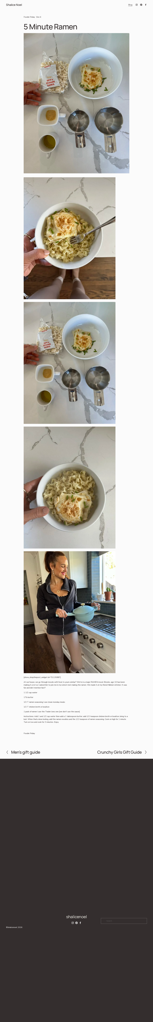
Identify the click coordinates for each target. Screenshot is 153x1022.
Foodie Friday (29, 17)
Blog (130, 4)
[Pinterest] (141, 5)
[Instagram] (136, 5)
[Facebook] (146, 5)
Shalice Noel (14, 5)
